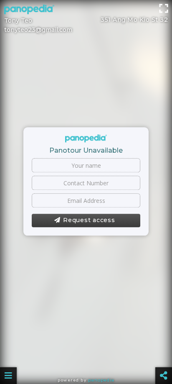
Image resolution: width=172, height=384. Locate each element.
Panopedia (101, 380)
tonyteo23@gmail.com (38, 29)
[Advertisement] (86, 10)
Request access (89, 220)
